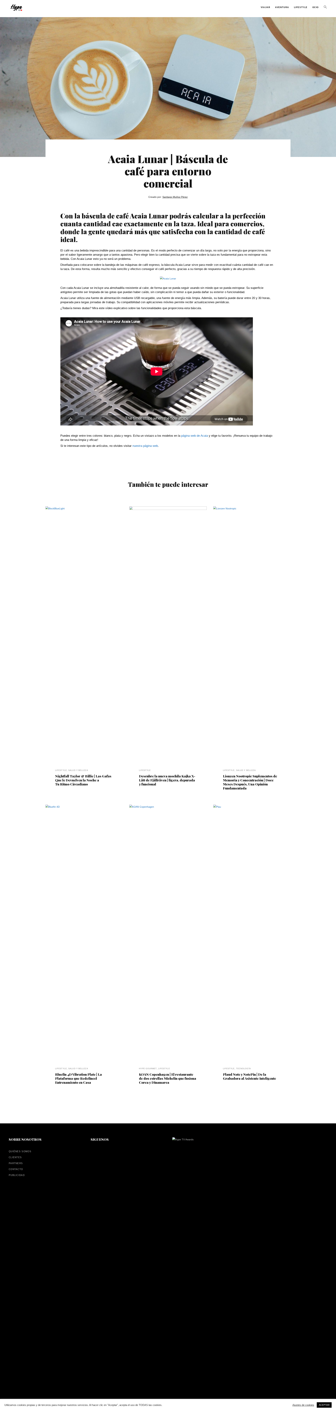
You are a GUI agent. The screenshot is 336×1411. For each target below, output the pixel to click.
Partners (16, 1163)
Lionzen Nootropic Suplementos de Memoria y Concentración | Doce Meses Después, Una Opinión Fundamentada (250, 782)
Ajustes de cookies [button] (303, 1405)
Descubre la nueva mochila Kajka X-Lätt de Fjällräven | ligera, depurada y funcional (167, 780)
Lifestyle (61, 770)
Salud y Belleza (78, 770)
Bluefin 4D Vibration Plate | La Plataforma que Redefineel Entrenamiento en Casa (78, 1078)
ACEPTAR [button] (324, 1405)
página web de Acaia (194, 435)
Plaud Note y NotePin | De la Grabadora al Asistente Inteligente (249, 1076)
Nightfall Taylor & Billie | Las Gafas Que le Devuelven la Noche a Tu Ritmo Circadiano (83, 780)
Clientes (15, 1157)
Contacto (16, 1169)
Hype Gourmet (148, 1068)
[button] (325, 12)
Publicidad (17, 1175)
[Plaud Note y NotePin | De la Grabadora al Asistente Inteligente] (251, 936)
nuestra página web (145, 446)
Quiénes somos (20, 1151)
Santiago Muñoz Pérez (175, 197)
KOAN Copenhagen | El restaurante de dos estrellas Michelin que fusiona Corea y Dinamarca (167, 1078)
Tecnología (243, 1068)
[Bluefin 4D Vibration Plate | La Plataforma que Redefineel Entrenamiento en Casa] (84, 936)
